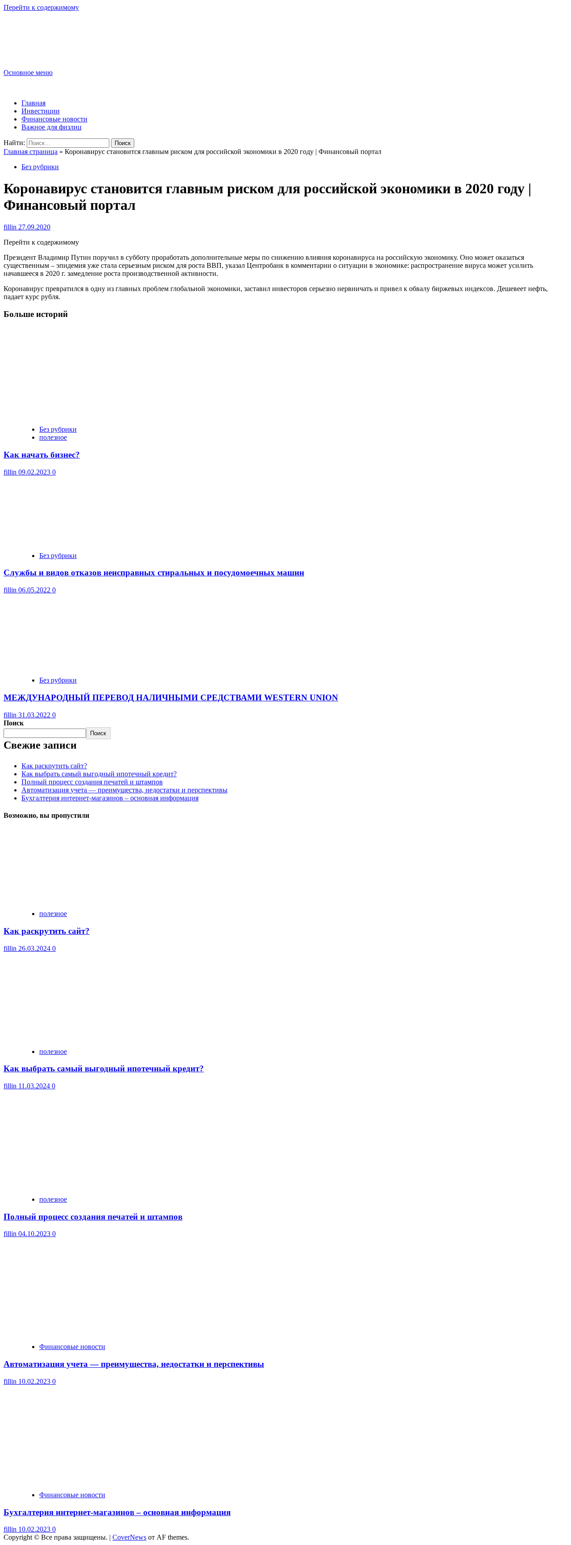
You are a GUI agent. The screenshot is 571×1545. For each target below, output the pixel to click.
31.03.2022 (35, 715)
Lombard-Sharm (47, 32)
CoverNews (129, 1537)
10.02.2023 (35, 1381)
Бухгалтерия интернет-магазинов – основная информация (110, 798)
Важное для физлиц (51, 127)
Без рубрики (40, 167)
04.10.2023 (35, 1233)
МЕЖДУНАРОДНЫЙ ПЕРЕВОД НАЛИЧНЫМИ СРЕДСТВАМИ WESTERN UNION (171, 697)
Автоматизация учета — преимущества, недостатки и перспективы (124, 790)
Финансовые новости (54, 119)
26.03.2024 (35, 948)
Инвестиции (40, 111)
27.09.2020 (34, 227)
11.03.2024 (35, 1086)
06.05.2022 (35, 590)
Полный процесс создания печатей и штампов (92, 782)
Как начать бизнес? (42, 454)
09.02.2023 (35, 472)
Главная (33, 103)
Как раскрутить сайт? (54, 766)
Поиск (14, 723)
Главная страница (31, 151)
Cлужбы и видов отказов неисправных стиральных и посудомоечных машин (154, 572)
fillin (11, 227)
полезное (53, 437)
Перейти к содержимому (41, 7)
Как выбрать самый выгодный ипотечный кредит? (99, 774)
